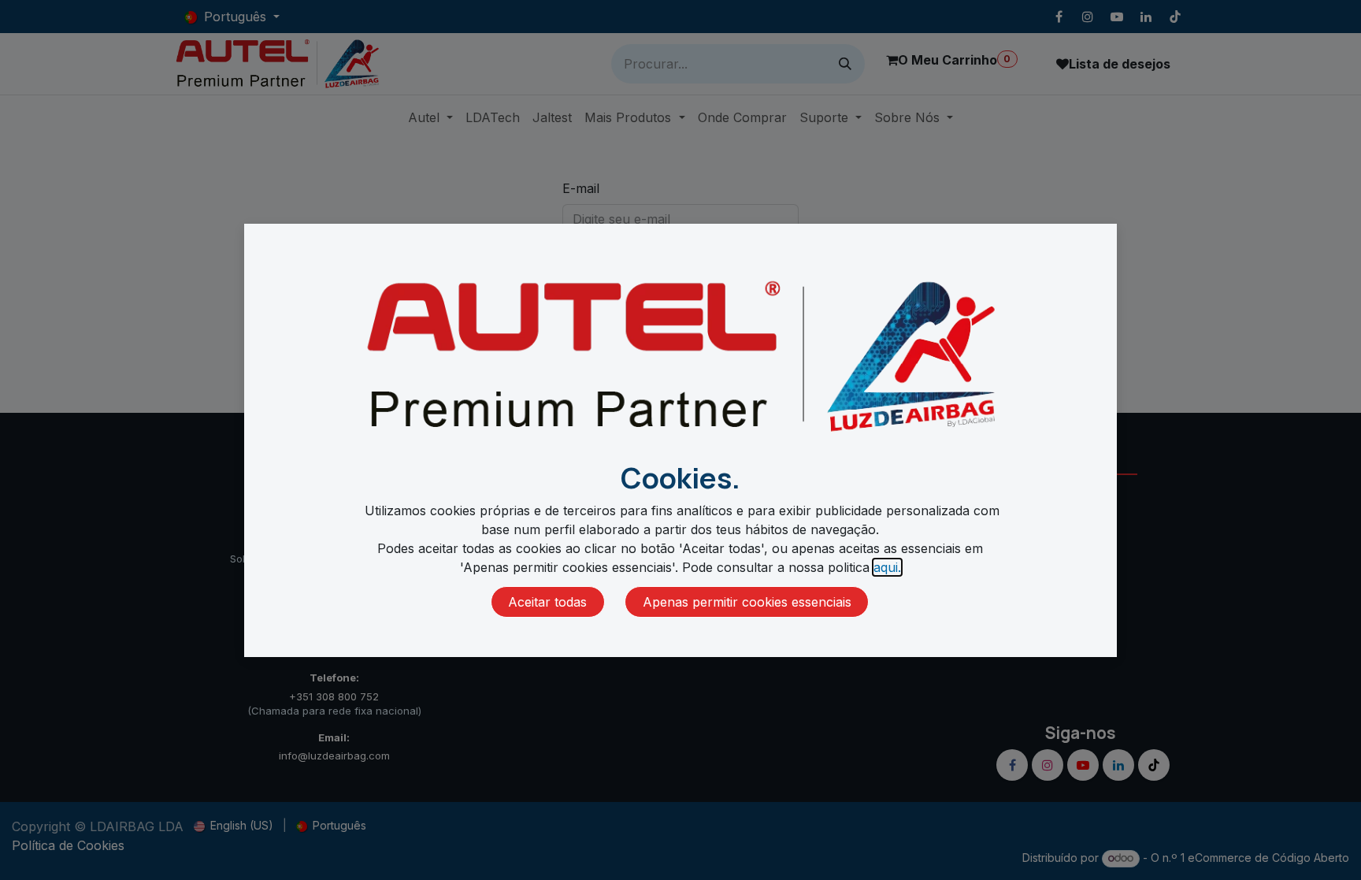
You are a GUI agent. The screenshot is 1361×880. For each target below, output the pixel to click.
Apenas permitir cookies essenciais (747, 602)
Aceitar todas (547, 602)
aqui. (887, 567)
